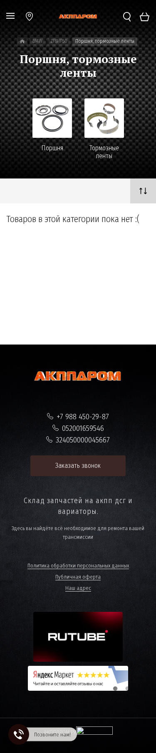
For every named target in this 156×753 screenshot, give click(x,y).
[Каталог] (22, 41)
